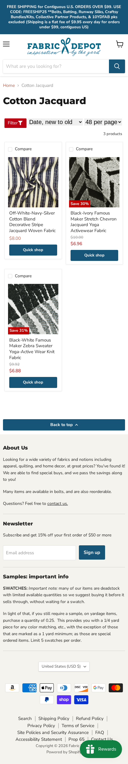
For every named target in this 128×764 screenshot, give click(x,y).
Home (9, 85)
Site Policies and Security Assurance (53, 732)
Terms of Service (78, 726)
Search (25, 718)
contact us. (57, 503)
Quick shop (33, 250)
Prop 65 (76, 739)
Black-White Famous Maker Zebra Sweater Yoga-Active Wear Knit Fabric (31, 349)
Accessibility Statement (38, 739)
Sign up (92, 552)
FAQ (99, 732)
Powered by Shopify (64, 752)
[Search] (117, 66)
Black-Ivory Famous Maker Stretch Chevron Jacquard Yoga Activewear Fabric (94, 222)
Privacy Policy (41, 726)
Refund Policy (90, 718)
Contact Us (102, 739)
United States (61, 666)
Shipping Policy (53, 718)
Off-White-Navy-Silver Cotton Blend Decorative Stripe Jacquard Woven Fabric (32, 222)
